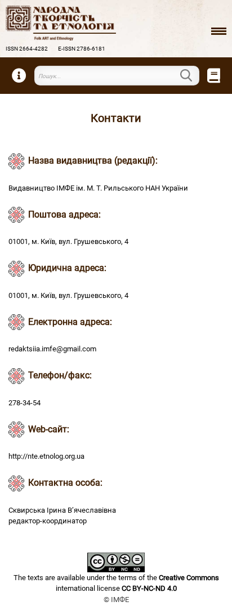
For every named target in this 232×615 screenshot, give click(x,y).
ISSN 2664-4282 (27, 49)
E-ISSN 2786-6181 (81, 49)
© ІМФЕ (116, 599)
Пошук (192, 75)
